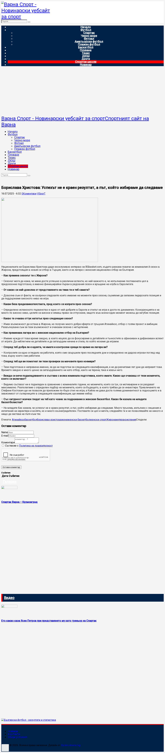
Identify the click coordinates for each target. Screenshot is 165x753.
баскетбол (30, 419)
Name (4, 432)
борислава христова (49, 419)
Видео (9, 598)
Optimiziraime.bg (70, 745)
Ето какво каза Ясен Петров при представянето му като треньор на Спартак (49, 620)
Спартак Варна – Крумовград (19, 502)
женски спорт (98, 419)
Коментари (8, 442)
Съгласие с (29, 445)
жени (64, 419)
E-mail (4, 435)
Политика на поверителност (36, 445)
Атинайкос (18, 419)
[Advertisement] (82, 91)
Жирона (111, 419)
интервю (121, 419)
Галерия (9, 482)
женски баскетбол (79, 419)
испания (131, 419)
